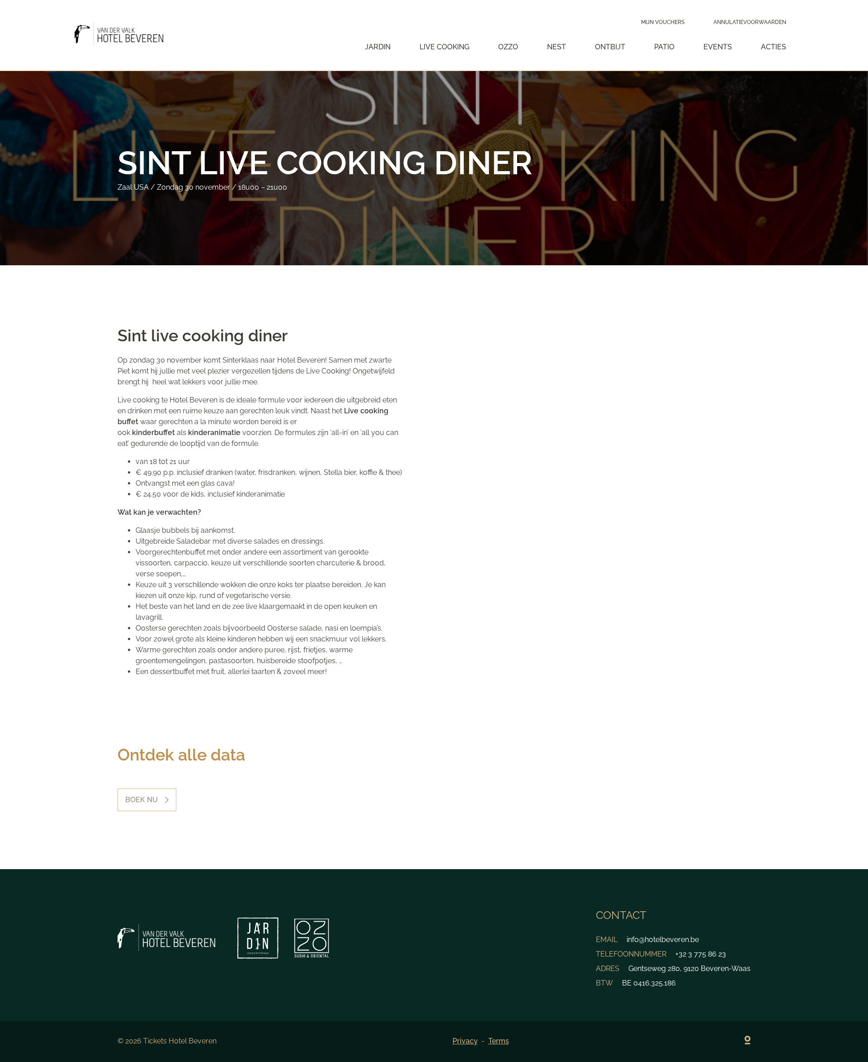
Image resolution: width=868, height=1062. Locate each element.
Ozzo (508, 47)
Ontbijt (610, 47)
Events (717, 47)
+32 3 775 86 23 (700, 954)
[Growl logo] (747, 1042)
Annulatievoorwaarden (749, 22)
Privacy (465, 1041)
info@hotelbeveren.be (663, 939)
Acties (773, 47)
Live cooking (444, 47)
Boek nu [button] (141, 799)
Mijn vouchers (662, 22)
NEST (556, 47)
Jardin (378, 47)
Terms (498, 1041)
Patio (664, 47)
